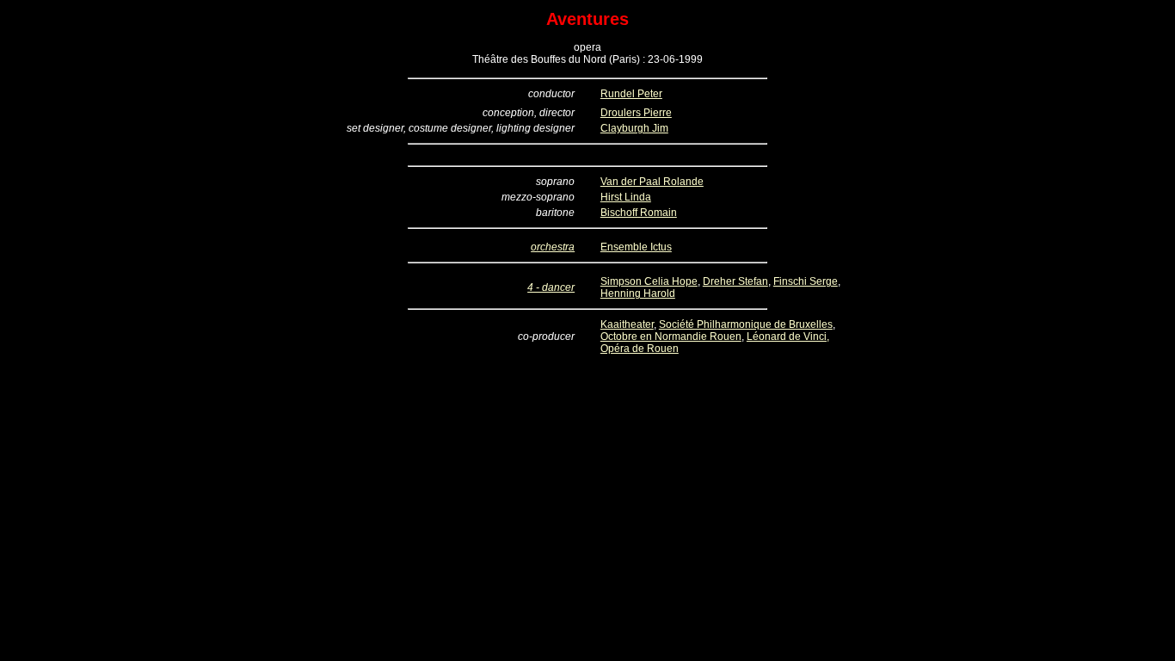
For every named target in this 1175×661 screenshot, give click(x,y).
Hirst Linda (625, 197)
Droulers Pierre (636, 113)
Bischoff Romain (638, 213)
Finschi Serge (805, 281)
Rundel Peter (631, 94)
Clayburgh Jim (634, 128)
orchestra (553, 247)
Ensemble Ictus (636, 247)
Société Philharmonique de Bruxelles (746, 324)
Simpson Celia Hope (649, 281)
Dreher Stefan (735, 281)
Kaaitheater (627, 324)
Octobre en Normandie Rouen (670, 336)
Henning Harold (637, 293)
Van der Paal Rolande (652, 182)
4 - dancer (551, 287)
